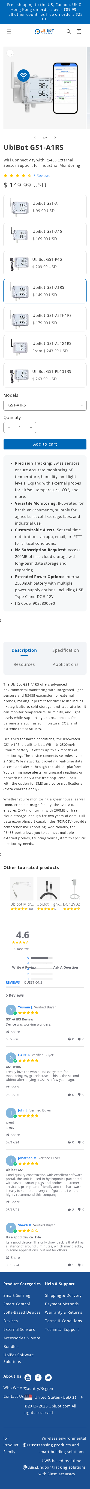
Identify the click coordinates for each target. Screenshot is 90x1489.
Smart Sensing (16, 1295)
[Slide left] (35, 137)
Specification (65, 650)
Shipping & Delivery (63, 1295)
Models (10, 395)
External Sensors (19, 1329)
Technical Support (62, 1329)
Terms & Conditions (63, 1320)
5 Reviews (41, 176)
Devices (10, 1320)
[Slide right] (55, 137)
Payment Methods (62, 1303)
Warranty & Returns (63, 1312)
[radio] (41, 958)
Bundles (10, 1346)
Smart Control (16, 1303)
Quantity (12, 417)
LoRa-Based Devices (22, 1312)
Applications (65, 664)
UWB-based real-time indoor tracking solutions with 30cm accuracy (62, 1467)
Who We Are (14, 1387)
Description (24, 650)
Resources (24, 664)
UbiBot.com (60, 1406)
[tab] (24, 967)
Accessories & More (21, 1338)
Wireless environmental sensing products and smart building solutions (62, 1445)
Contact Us (13, 1396)
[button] (9, 31)
